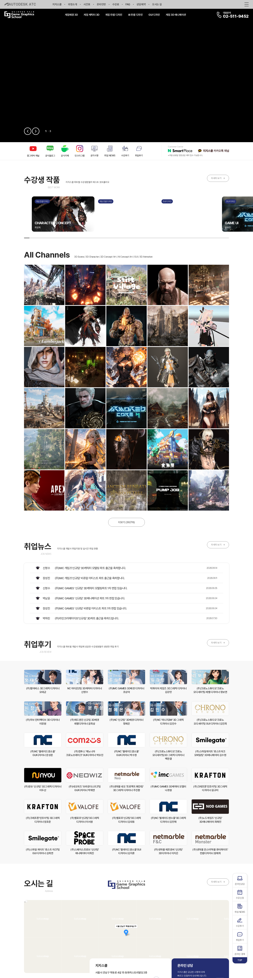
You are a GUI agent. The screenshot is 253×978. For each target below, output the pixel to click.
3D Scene (79, 256)
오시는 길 (157, 4)
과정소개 (72, 4)
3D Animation (146, 256)
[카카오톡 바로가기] (213, 151)
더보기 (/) (126, 522)
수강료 (115, 4)
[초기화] (225, 941)
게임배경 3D (71, 14)
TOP (239, 960)
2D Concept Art (108, 256)
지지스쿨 (56, 4)
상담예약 (141, 4)
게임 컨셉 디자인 (113, 14)
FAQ (127, 4)
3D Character (92, 256)
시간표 (86, 4)
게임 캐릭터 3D (91, 14)
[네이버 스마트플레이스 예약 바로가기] (180, 151)
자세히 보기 (218, 178)
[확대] (225, 931)
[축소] (225, 936)
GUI (136, 256)
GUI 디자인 (154, 14)
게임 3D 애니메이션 (176, 14)
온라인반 (101, 4)
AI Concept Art (125, 256)
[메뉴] (247, 4)
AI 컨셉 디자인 (135, 14)
